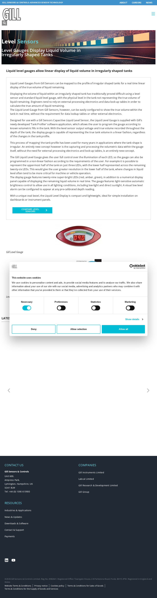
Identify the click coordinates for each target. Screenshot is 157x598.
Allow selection (78, 329)
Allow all (123, 329)
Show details (132, 319)
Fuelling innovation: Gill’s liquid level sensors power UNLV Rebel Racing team (57, 429)
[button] (116, 14)
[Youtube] (13, 560)
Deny (33, 329)
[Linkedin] (6, 560)
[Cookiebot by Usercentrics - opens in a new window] (131, 266)
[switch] (61, 307)
